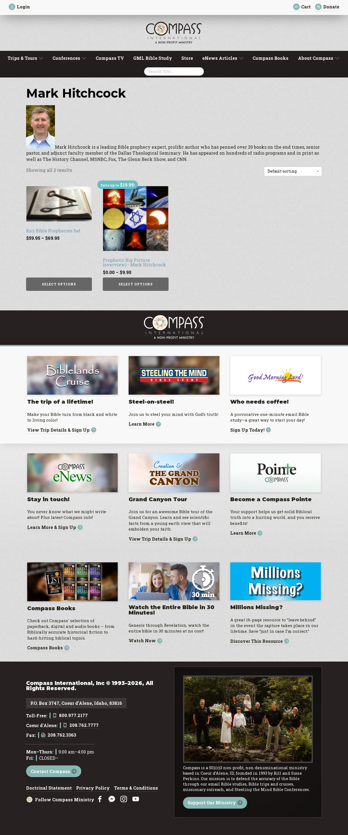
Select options (59, 284)
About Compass (315, 58)
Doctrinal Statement (49, 788)
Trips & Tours (22, 58)
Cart (306, 7)
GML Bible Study (152, 58)
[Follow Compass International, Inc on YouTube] (135, 799)
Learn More (141, 424)
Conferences (66, 58)
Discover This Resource (256, 641)
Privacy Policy (93, 788)
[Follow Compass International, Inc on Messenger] (111, 799)
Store (187, 58)
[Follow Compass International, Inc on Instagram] (123, 799)
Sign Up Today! (247, 429)
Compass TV (110, 58)
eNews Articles (219, 58)
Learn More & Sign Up (51, 527)
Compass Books (270, 58)
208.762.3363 (62, 735)
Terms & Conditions (136, 788)
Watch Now (142, 640)
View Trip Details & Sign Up (58, 429)
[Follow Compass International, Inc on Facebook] (100, 799)
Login (23, 7)
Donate (331, 7)
